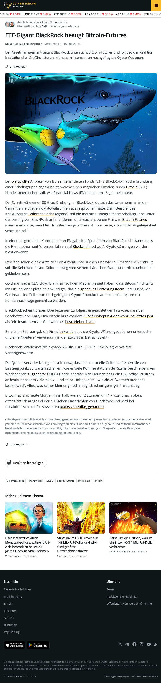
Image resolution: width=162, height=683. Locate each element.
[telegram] (127, 645)
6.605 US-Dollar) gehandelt (82, 406)
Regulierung (11, 632)
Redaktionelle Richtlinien (122, 596)
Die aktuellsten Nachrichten (23, 43)
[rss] (155, 645)
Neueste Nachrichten (17, 589)
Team (110, 589)
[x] (120, 645)
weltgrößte (20, 181)
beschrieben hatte (80, 321)
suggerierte (37, 374)
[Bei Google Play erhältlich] (38, 645)
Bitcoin (132, 187)
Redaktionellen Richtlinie (82, 668)
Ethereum (10, 610)
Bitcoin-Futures (134, 219)
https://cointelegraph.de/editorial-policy (56, 433)
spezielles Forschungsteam (102, 289)
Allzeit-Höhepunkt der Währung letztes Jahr (118, 316)
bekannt (66, 331)
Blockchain (81, 246)
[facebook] (134, 645)
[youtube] (148, 645)
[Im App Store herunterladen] (14, 645)
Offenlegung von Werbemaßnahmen (130, 603)
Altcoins (9, 618)
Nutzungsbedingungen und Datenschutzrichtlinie (131, 676)
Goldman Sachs (41, 214)
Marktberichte (13, 596)
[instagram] (141, 645)
